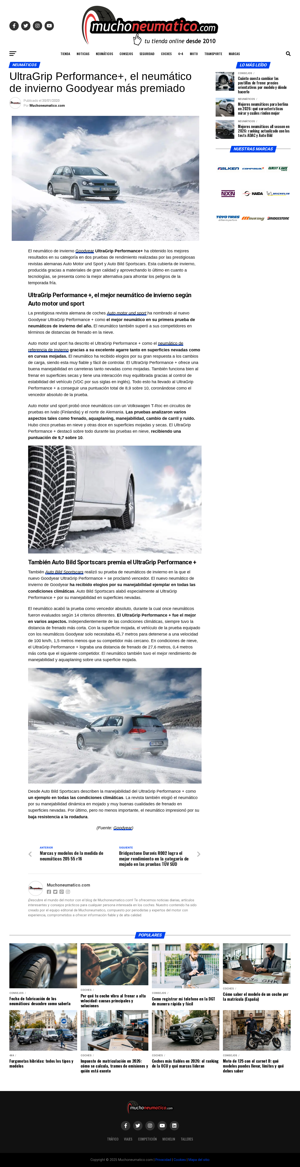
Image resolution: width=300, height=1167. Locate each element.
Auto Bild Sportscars (64, 572)
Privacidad (163, 1160)
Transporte (213, 53)
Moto (194, 53)
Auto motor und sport (126, 313)
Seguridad (146, 53)
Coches (166, 53)
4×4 (180, 53)
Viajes (128, 1139)
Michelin (168, 1139)
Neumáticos (104, 53)
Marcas (234, 53)
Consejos (126, 53)
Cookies (180, 1160)
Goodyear (84, 251)
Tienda (65, 53)
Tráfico (112, 1139)
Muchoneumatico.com (47, 105)
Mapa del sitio (199, 1160)
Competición (147, 1139)
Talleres (187, 1139)
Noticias (83, 53)
